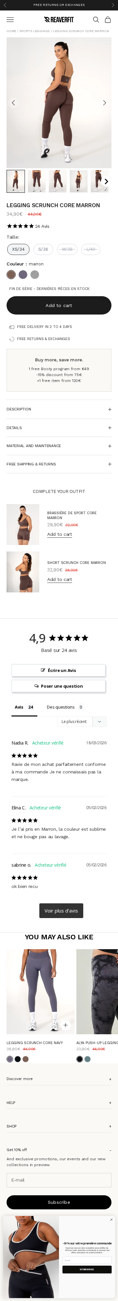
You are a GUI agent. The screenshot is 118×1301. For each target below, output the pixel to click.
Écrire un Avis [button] (62, 670)
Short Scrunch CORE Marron (76, 563)
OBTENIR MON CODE (87, 1269)
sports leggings (34, 31)
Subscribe (59, 1201)
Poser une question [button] (62, 686)
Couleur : (25, 263)
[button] (16, 181)
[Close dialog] (111, 1219)
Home (12, 31)
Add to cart (59, 305)
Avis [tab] (19, 707)
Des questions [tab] (61, 707)
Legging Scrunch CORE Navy (35, 1043)
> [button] (61, 910)
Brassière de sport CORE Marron (72, 515)
